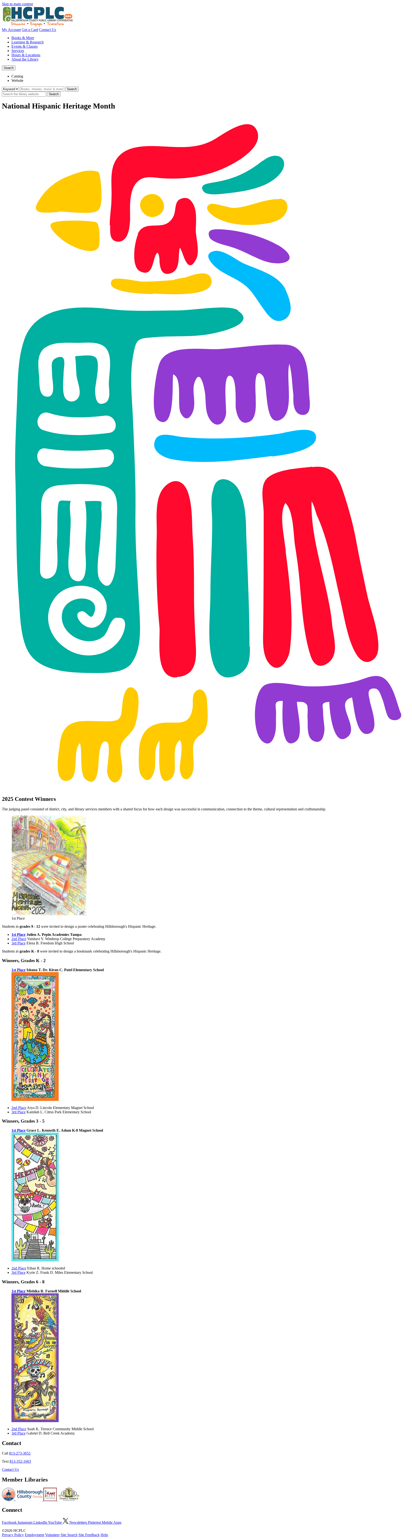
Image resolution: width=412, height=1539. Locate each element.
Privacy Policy (13, 1535)
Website (17, 80)
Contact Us (47, 30)
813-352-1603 (20, 1461)
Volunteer (52, 1535)
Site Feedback (89, 1535)
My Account (11, 30)
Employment (34, 1535)
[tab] (210, 76)
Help (104, 1535)
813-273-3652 (20, 1453)
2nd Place (18, 939)
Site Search (69, 1535)
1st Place (18, 935)
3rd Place (18, 943)
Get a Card (30, 30)
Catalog (17, 76)
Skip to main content (17, 4)
